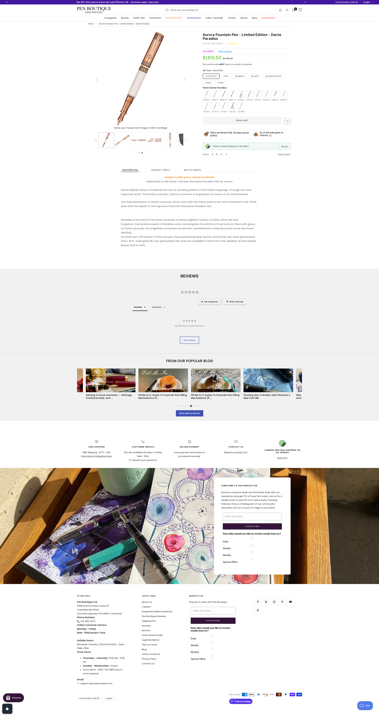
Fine (226, 76)
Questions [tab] (157, 307)
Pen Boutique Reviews (154, 616)
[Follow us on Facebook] (258, 602)
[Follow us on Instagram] (274, 602)
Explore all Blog (189, 413)
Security (146, 625)
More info (284, 146)
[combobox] (196, 10)
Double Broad (273, 76)
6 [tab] (191, 405)
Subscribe (252, 526)
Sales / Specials (214, 17)
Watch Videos (192, 170)
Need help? (284, 154)
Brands (125, 17)
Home (91, 24)
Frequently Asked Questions (157, 611)
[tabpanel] (216, 385)
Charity (232, 17)
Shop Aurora (225, 51)
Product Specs (160, 170)
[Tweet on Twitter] (221, 154)
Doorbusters (268, 17)
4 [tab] (185, 405)
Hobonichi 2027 (174, 17)
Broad (254, 76)
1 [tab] (176, 405)
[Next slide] (185, 79)
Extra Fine (211, 76)
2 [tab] (179, 405)
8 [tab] (196, 405)
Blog (254, 17)
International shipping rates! (96, 456)
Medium (240, 76)
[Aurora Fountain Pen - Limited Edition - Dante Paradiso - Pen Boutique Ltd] (106, 140)
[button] (280, 10)
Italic (221, 82)
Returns (146, 630)
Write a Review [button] (236, 301)
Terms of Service (151, 654)
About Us (147, 602)
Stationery (155, 17)
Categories (110, 17)
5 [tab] (188, 405)
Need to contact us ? (236, 452)
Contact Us (148, 663)
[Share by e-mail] (226, 154)
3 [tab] (182, 405)
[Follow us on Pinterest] (282, 602)
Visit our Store (149, 644)
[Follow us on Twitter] (266, 602)
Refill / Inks (139, 17)
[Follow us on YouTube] (290, 602)
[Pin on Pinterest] (216, 154)
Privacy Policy (149, 658)
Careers (146, 606)
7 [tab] (193, 405)
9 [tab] (199, 405)
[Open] (7, 709)
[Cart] (293, 10)
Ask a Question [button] (211, 301)
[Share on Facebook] (212, 154)
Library (243, 17)
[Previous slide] (97, 79)
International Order (152, 635)
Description (130, 170)
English (366, 2)
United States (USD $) (346, 2)
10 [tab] (202, 405)
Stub (208, 82)
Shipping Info (149, 620)
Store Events (194, 17)
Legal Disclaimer (150, 639)
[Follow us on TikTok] (258, 610)
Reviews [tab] (138, 307)
